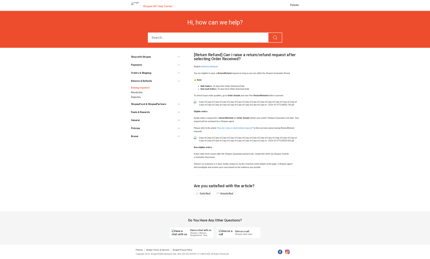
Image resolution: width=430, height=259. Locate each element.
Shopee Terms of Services (157, 250)
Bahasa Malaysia (210, 66)
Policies (139, 250)
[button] (155, 57)
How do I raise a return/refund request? (235, 128)
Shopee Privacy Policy (182, 250)
